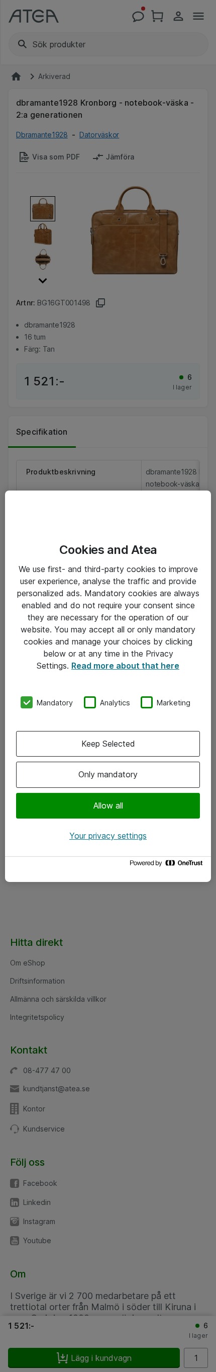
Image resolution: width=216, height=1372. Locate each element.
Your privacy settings (108, 836)
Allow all (108, 805)
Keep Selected (108, 744)
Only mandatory (108, 774)
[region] (108, 685)
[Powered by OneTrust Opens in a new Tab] (168, 865)
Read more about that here (125, 665)
